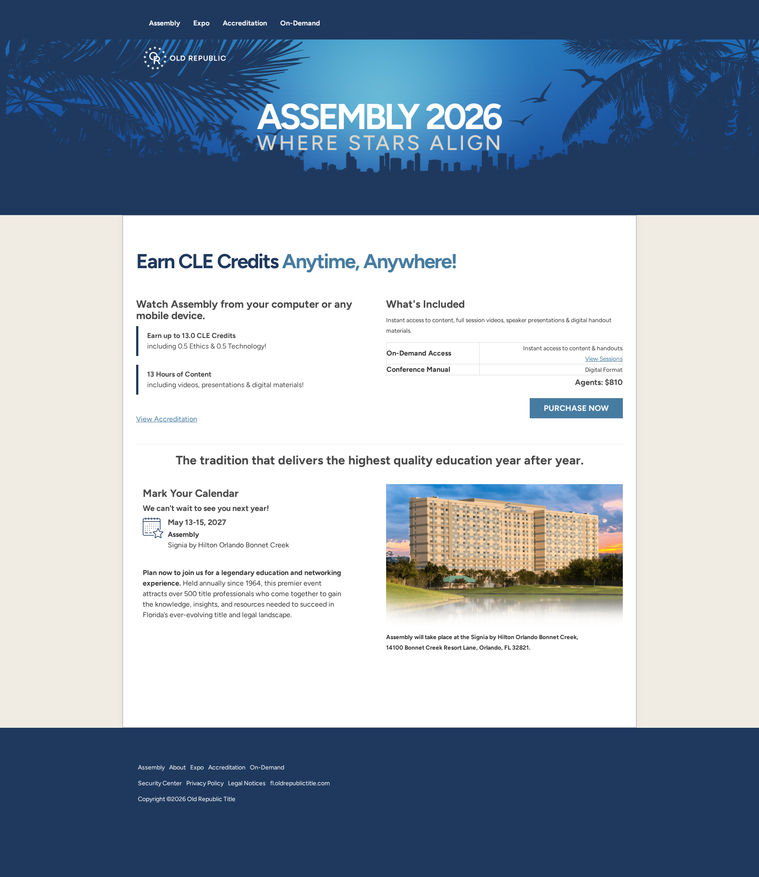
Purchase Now (576, 408)
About (177, 767)
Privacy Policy (205, 783)
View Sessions (603, 359)
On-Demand (300, 23)
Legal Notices (247, 783)
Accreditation (245, 23)
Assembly (164, 23)
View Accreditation (166, 419)
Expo (201, 23)
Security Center (160, 783)
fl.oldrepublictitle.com (300, 783)
